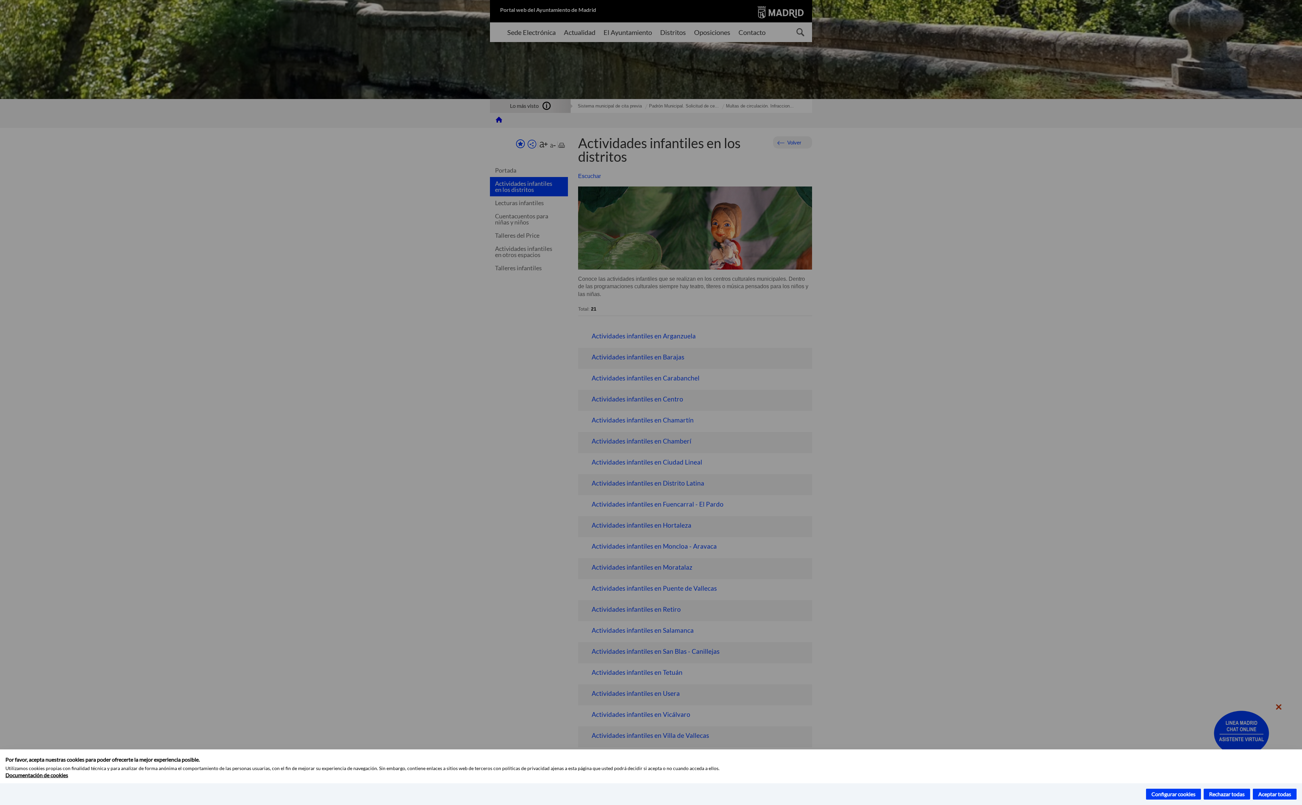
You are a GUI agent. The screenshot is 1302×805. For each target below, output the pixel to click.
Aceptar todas (1274, 794)
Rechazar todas (1227, 794)
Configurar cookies (1173, 794)
